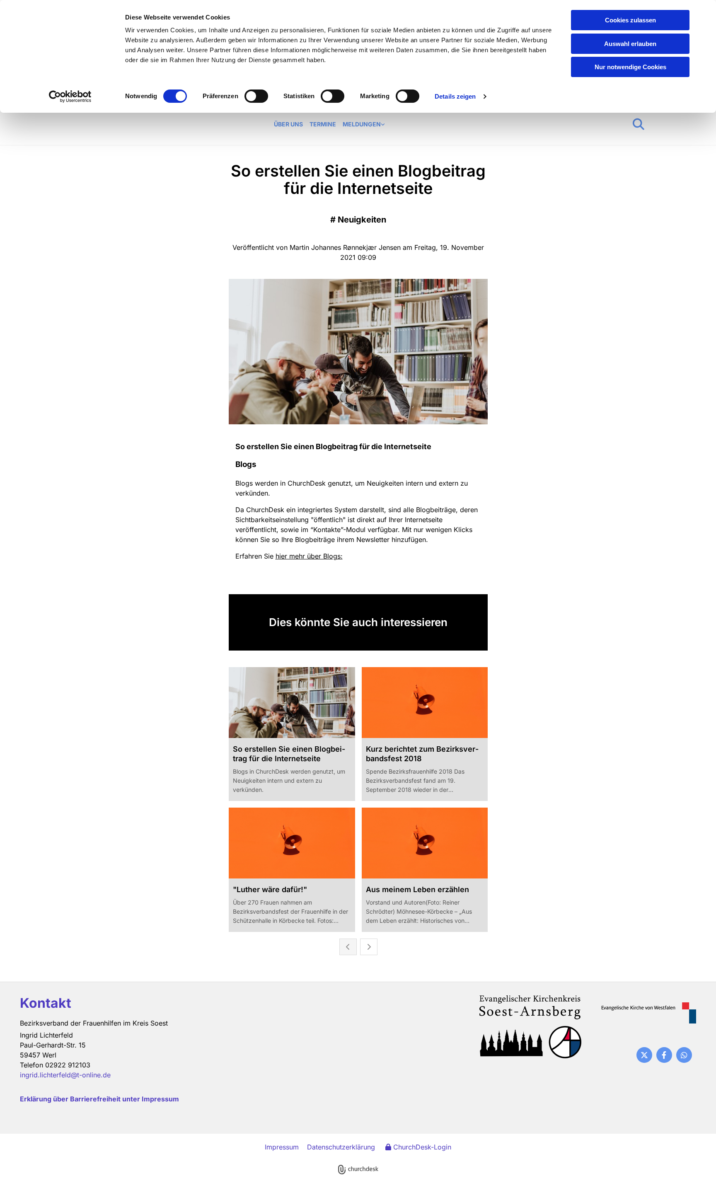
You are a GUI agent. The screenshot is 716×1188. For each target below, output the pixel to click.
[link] (363, 124)
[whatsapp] (684, 1055)
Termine (323, 124)
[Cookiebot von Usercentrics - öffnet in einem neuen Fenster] (70, 96)
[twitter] (644, 1055)
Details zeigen (455, 96)
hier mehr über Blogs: (309, 556)
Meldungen (362, 124)
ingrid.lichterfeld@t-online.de (65, 1075)
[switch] (256, 96)
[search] (638, 124)
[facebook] (664, 1055)
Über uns (288, 124)
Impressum (282, 1147)
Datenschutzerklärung (341, 1147)
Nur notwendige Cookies (630, 66)
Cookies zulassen (630, 20)
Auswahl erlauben (630, 43)
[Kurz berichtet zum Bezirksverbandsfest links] (383, 124)
